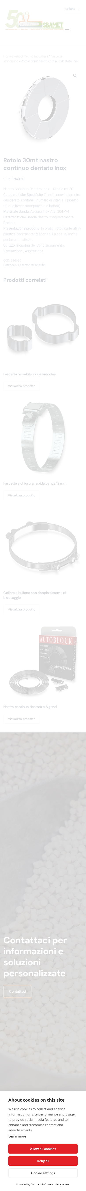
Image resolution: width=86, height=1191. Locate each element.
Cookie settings (43, 1173)
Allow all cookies (43, 1149)
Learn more (17, 1136)
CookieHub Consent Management (50, 1184)
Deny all (43, 1161)
